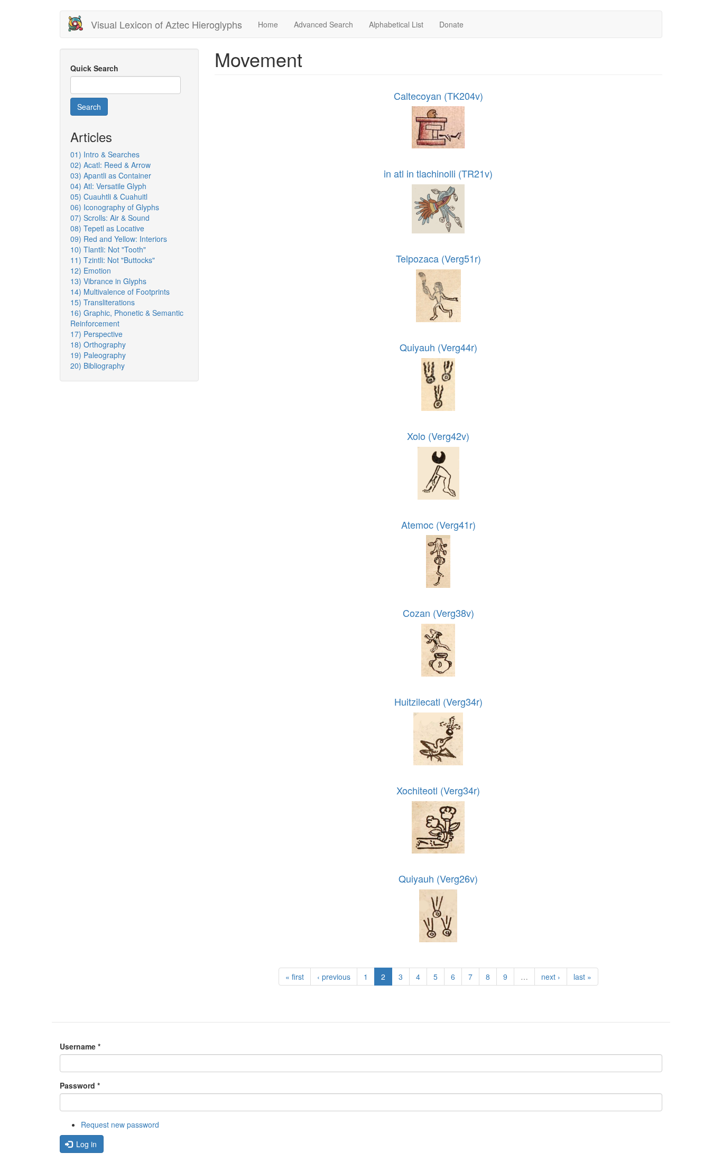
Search (89, 106)
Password (80, 1085)
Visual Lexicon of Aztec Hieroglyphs (166, 24)
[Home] (79, 23)
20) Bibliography (97, 365)
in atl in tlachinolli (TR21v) (438, 173)
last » (582, 976)
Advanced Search (323, 24)
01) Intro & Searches (105, 154)
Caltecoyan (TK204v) (438, 95)
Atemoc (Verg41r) (438, 524)
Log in (85, 1144)
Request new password (120, 1124)
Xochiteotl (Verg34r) (438, 790)
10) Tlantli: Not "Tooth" (108, 249)
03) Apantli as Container (110, 175)
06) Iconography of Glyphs (114, 207)
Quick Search (94, 68)
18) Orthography (98, 344)
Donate (451, 24)
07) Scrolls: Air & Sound (110, 217)
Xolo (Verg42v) (438, 436)
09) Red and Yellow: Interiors (118, 238)
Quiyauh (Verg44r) (438, 347)
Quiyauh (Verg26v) (438, 878)
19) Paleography (98, 355)
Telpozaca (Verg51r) (438, 258)
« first (294, 976)
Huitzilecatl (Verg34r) (438, 701)
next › (550, 976)
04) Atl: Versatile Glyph (108, 186)
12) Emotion (90, 270)
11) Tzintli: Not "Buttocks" (112, 260)
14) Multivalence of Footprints (120, 291)
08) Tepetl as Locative (107, 228)
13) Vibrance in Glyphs (108, 281)
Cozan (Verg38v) (438, 613)
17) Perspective (96, 334)
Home (268, 24)
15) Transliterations (102, 302)
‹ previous (333, 976)
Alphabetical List (396, 24)
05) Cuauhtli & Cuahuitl (108, 196)
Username (80, 1046)
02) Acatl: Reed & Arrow (110, 165)
